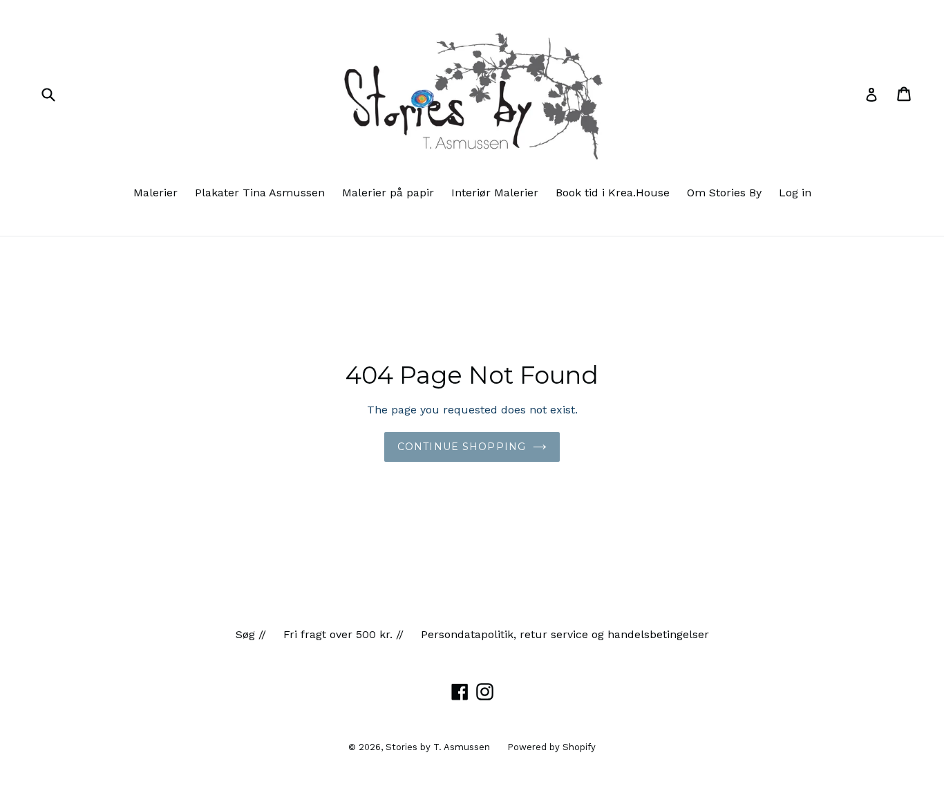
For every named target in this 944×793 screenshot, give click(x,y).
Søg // (251, 634)
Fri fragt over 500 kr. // (343, 634)
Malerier (155, 192)
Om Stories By (724, 192)
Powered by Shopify (551, 747)
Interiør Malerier (494, 192)
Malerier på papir (388, 192)
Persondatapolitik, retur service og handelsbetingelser (565, 634)
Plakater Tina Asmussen (260, 192)
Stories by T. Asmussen (438, 747)
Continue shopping (461, 446)
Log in (795, 192)
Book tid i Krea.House (613, 192)
